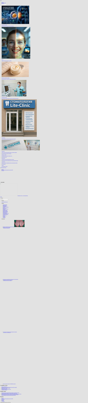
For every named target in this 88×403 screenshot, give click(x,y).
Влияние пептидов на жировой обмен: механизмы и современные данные (10, 392)
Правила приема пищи (4, 388)
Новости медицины (5, 211)
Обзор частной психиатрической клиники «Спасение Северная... (9, 152)
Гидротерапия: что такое (4, 166)
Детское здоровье (5, 204)
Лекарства (4, 209)
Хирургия (4, 217)
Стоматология (4, 215)
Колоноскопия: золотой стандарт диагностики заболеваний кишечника (10, 98)
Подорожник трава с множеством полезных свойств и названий (9, 387)
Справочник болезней (4, 97)
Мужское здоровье (5, 210)
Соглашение (3, 401)
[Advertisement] (44, 176)
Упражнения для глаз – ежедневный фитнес (23, 195)
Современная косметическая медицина (6, 389)
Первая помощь (5, 212)
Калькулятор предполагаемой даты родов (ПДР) (7, 398)
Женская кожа (4, 205)
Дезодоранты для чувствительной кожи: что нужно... (8, 159)
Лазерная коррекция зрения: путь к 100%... (7, 60)
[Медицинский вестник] (3, 167)
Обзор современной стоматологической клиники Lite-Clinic (9, 395)
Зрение (2, 59)
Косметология (3, 158)
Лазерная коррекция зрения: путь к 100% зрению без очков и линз (9, 393)
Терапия (3, 165)
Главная (3, 2)
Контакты (3, 3)
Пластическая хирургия (6, 213)
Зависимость (3, 151)
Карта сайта (3, 399)
